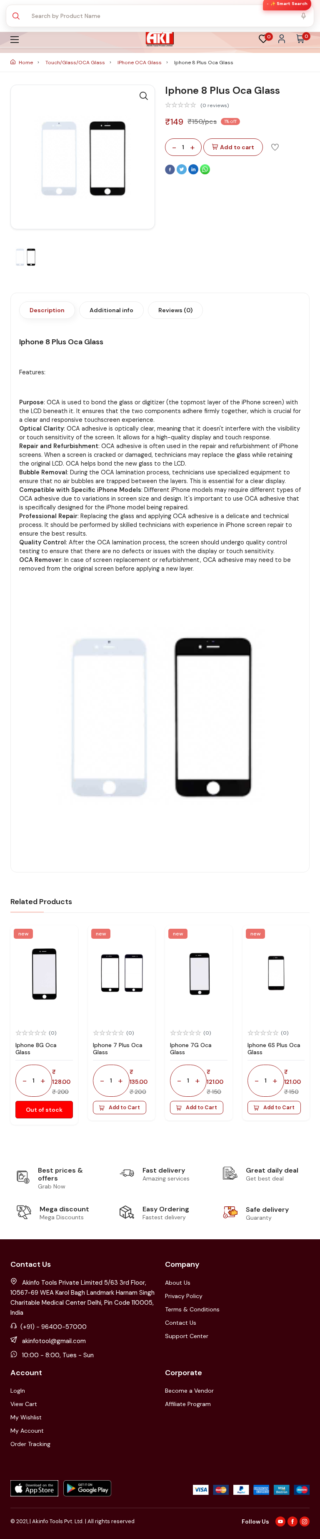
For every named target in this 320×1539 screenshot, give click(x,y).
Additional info (111, 310)
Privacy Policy (183, 1296)
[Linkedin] (194, 172)
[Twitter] (182, 172)
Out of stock (44, 1109)
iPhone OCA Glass (140, 62)
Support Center (186, 1336)
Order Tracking (30, 1444)
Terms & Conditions (192, 1309)
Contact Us (180, 1322)
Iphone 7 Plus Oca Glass (117, 1048)
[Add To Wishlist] (275, 146)
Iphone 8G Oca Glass (36, 1048)
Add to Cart (124, 1107)
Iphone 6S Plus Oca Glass (274, 1048)
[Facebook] (171, 172)
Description (47, 310)
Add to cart (237, 147)
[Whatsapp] (205, 172)
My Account (27, 1430)
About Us (177, 1282)
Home (26, 62)
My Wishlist (26, 1417)
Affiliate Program (188, 1404)
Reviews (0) (175, 310)
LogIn (17, 1390)
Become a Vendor (189, 1390)
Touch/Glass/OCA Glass (75, 62)
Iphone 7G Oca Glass (191, 1048)
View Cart (23, 1404)
